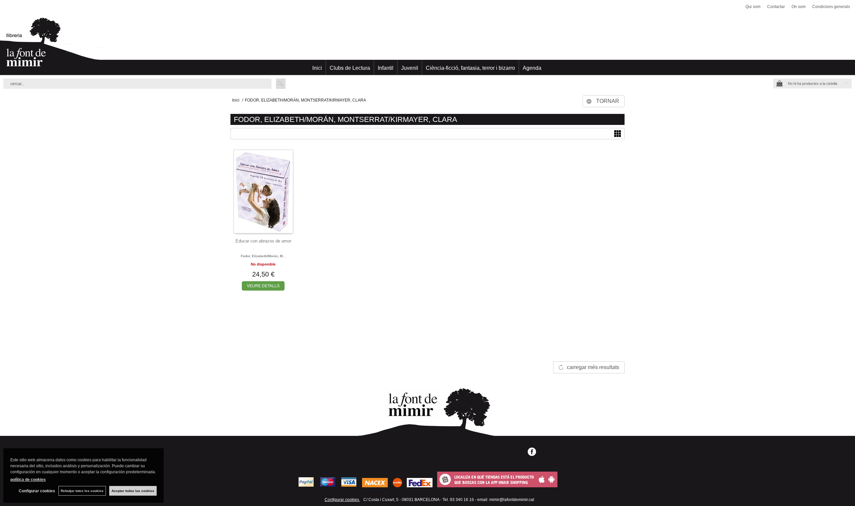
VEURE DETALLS (263, 286)
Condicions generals (831, 6)
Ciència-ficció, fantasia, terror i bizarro (470, 68)
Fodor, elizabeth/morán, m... (263, 256)
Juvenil (409, 68)
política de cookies (28, 479)
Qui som (752, 6)
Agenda (532, 68)
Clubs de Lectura (350, 68)
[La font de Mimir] (427, 45)
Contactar (776, 6)
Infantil (385, 68)
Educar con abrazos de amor (263, 240)
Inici (317, 68)
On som (799, 6)
